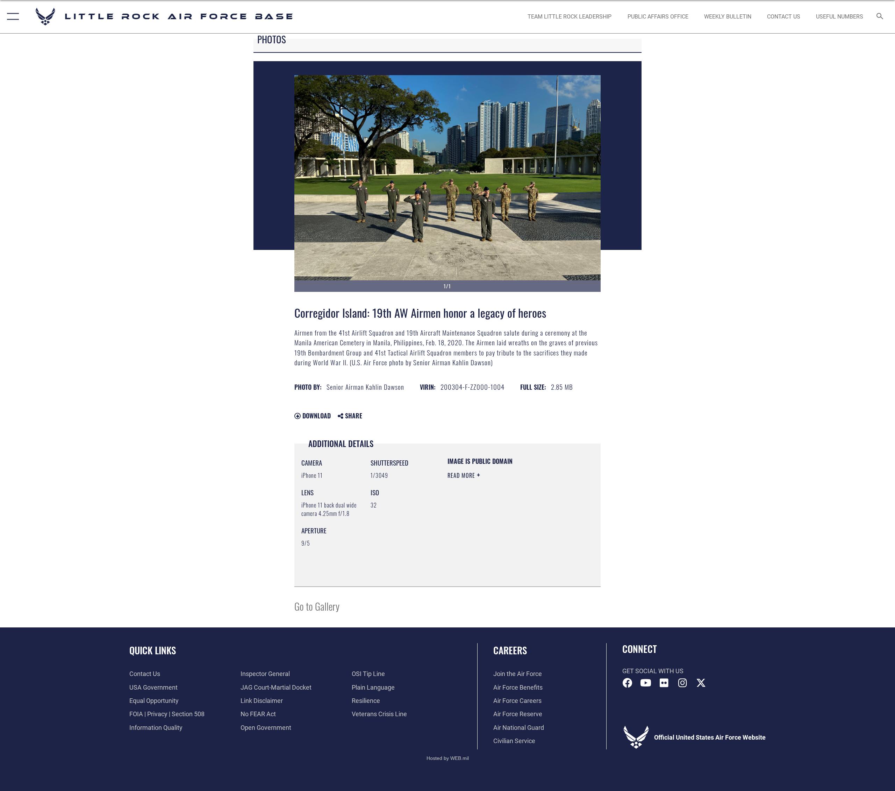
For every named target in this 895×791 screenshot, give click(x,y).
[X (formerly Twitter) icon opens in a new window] (701, 683)
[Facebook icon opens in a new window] (627, 683)
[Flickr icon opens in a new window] (664, 683)
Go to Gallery (316, 605)
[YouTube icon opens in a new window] (645, 683)
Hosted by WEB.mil (448, 758)
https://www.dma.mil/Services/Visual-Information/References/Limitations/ (490, 544)
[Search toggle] (880, 17)
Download (316, 415)
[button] (11, 16)
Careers (510, 650)
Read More (462, 475)
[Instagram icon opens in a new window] (682, 683)
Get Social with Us (652, 671)
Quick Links (152, 650)
